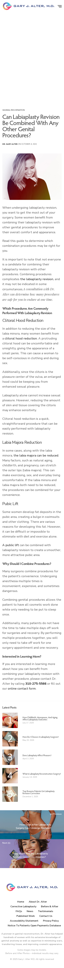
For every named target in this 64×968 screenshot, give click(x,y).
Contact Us (45, 916)
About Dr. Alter (38, 902)
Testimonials (45, 911)
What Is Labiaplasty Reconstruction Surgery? (42, 774)
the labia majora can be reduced (36, 455)
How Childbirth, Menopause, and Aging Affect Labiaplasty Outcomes (40, 718)
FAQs (19, 911)
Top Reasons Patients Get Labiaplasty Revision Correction (39, 792)
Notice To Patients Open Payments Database (34, 925)
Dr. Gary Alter (9, 144)
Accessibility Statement (24, 921)
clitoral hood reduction (21, 338)
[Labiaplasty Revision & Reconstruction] (28, 6)
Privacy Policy (51, 921)
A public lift (10, 545)
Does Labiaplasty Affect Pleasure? (37, 755)
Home (20, 902)
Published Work (25, 916)
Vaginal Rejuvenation (13, 110)
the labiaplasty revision (36, 279)
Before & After (49, 906)
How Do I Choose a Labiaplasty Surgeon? (41, 737)
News (30, 911)
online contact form (22, 688)
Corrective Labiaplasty (23, 906)
